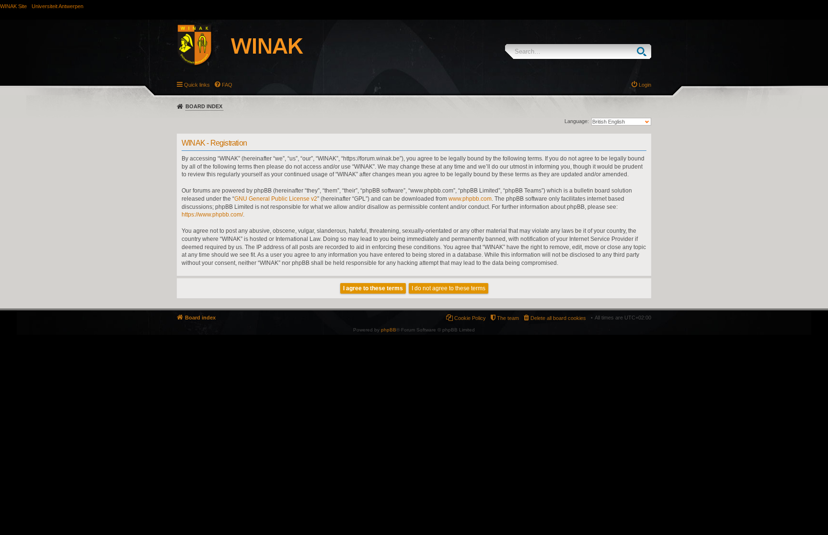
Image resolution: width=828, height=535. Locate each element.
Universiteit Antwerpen (57, 6)
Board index (203, 106)
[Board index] (250, 46)
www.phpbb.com (470, 198)
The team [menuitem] (508, 318)
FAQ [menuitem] (227, 85)
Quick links (197, 85)
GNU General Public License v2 (275, 198)
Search (643, 51)
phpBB (388, 329)
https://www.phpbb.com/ (212, 214)
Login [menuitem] (645, 85)
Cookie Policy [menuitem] (470, 318)
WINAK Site (13, 6)
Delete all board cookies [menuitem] (558, 318)
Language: (576, 121)
